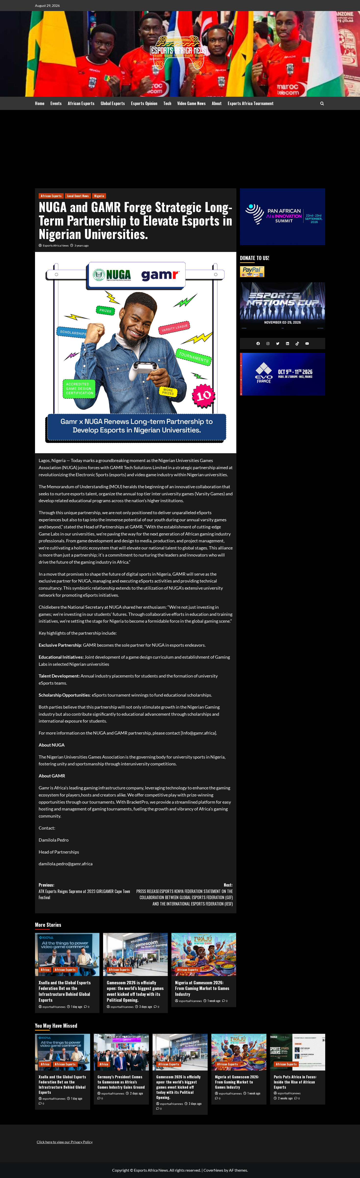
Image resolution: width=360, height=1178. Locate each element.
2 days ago (136, 1093)
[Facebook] (258, 343)
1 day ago (76, 1006)
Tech (167, 103)
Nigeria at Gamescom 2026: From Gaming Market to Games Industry (202, 988)
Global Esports (113, 103)
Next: (184, 894)
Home (39, 103)
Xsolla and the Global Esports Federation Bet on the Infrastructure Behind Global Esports (65, 991)
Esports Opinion (144, 103)
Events (56, 103)
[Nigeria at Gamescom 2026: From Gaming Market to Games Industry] (203, 954)
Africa (45, 969)
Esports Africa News (56, 245)
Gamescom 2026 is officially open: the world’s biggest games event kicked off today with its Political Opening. (135, 991)
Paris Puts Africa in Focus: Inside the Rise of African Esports (295, 1082)
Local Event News (78, 196)
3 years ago (81, 245)
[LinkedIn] (287, 343)
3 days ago (145, 1006)
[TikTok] (297, 343)
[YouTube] (307, 343)
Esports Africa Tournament (251, 103)
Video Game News (191, 103)
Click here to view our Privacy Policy (65, 1142)
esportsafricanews (54, 1007)
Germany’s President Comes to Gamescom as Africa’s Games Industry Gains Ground (121, 1082)
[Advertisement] (180, 146)
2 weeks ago (285, 1098)
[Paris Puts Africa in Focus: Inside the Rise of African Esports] (297, 1052)
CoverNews (213, 1170)
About (217, 103)
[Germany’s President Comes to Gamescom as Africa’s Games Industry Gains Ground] (121, 1052)
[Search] (322, 103)
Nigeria (99, 196)
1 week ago (214, 1001)
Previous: (84, 891)
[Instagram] (268, 343)
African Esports (81, 103)
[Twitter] (278, 343)
